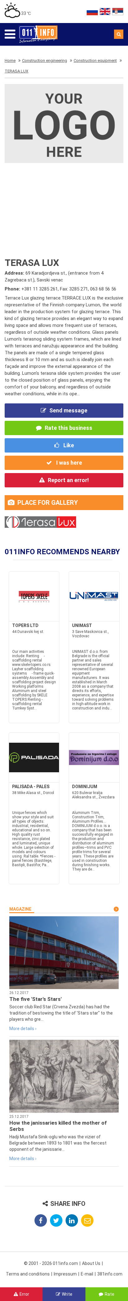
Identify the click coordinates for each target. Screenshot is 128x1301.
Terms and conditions (28, 1273)
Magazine (20, 909)
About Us (91, 1263)
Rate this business (68, 428)
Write (67, 1294)
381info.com (109, 1273)
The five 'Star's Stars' (35, 999)
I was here (68, 462)
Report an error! (68, 480)
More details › (22, 1028)
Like (68, 445)
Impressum (65, 1273)
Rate (109, 1294)
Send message (68, 410)
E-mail (87, 1273)
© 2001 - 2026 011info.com (51, 1263)
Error (24, 1294)
